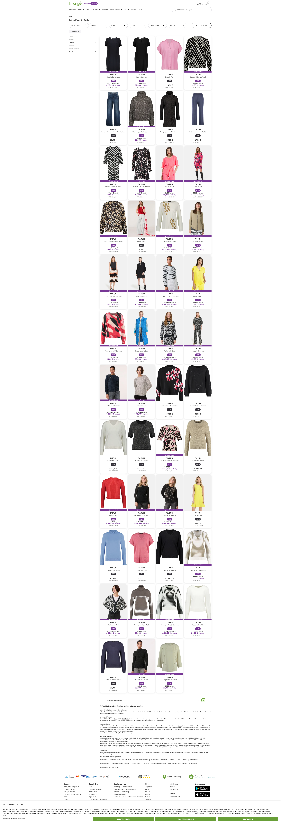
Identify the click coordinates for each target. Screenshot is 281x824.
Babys (147, 789)
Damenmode (104, 760)
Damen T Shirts (174, 760)
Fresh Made (193, 764)
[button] (208, 3)
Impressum (92, 797)
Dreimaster (162, 727)
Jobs (65, 797)
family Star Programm (71, 787)
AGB (90, 787)
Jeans (180, 726)
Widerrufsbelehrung (95, 789)
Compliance (92, 794)
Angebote (148, 787)
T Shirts (184, 760)
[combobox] (191, 9)
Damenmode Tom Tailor (159, 760)
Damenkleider (115, 760)
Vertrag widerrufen (119, 794)
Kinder (147, 792)
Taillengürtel (193, 760)
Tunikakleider (126, 760)
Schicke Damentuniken (140, 760)
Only (180, 727)
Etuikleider (125, 719)
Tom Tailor (145, 764)
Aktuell (172, 787)
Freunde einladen (69, 789)
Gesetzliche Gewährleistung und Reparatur (128, 797)
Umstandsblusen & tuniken (177, 764)
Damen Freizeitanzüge (158, 764)
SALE (71, 52)
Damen (71, 43)
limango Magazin (69, 792)
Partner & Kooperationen (72, 794)
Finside (174, 727)
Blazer (115, 719)
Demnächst (174, 789)
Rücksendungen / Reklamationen (124, 789)
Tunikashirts (135, 764)
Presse (66, 799)
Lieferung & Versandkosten (122, 787)
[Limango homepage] (75, 3)
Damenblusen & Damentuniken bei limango (114, 764)
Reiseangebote (175, 796)
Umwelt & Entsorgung (121, 792)
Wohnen (148, 799)
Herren (147, 797)
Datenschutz (93, 792)
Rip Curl (168, 727)
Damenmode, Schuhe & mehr (110, 767)
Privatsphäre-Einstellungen (98, 799)
